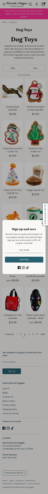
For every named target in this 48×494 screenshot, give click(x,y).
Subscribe (24, 259)
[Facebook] (19, 267)
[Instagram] (23, 267)
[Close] (42, 223)
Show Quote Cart (45, 215)
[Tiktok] (27, 267)
